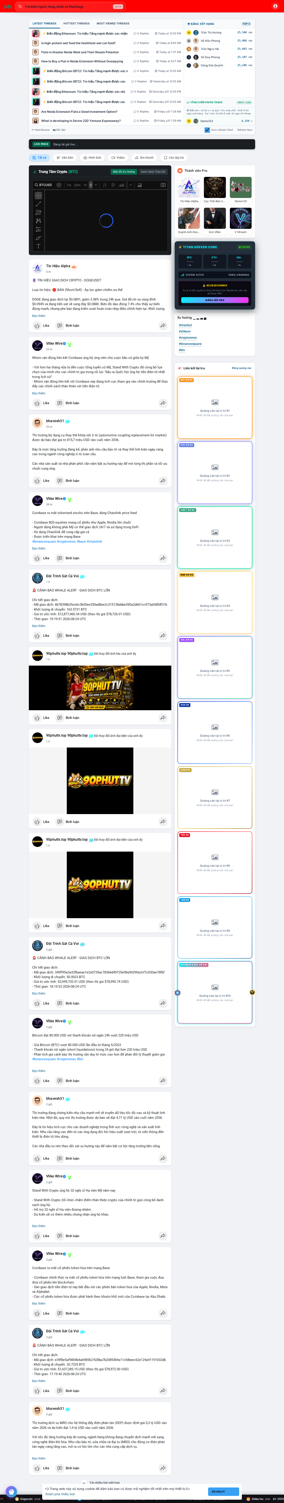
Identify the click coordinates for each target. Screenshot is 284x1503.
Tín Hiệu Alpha (58, 266)
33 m (49, 426)
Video (120, 157)
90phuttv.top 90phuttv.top (67, 654)
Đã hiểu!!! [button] (218, 1491)
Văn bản (67, 157)
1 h (48, 581)
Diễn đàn (60, 129)
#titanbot (185, 325)
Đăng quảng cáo (241, 368)
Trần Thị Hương (211, 32)
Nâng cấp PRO (214, 300)
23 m (49, 349)
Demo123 (207, 121)
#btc (80, 1059)
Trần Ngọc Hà (210, 49)
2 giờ (49, 949)
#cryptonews (66, 542)
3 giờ (49, 1259)
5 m (48, 271)
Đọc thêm (38, 316)
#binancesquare (44, 542)
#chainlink (94, 542)
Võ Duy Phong (210, 57)
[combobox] (70, 6)
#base (81, 542)
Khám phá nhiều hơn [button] (60, 1494)
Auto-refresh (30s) (222, 129)
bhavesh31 (55, 421)
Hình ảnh (94, 157)
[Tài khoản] (275, 6)
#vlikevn (185, 331)
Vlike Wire (54, 344)
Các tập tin (176, 157)
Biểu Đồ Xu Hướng (124, 171)
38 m (49, 504)
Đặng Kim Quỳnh (212, 65)
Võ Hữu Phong (210, 40)
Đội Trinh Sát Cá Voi (62, 576)
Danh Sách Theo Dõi (153, 171)
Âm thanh (146, 157)
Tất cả (41, 157)
